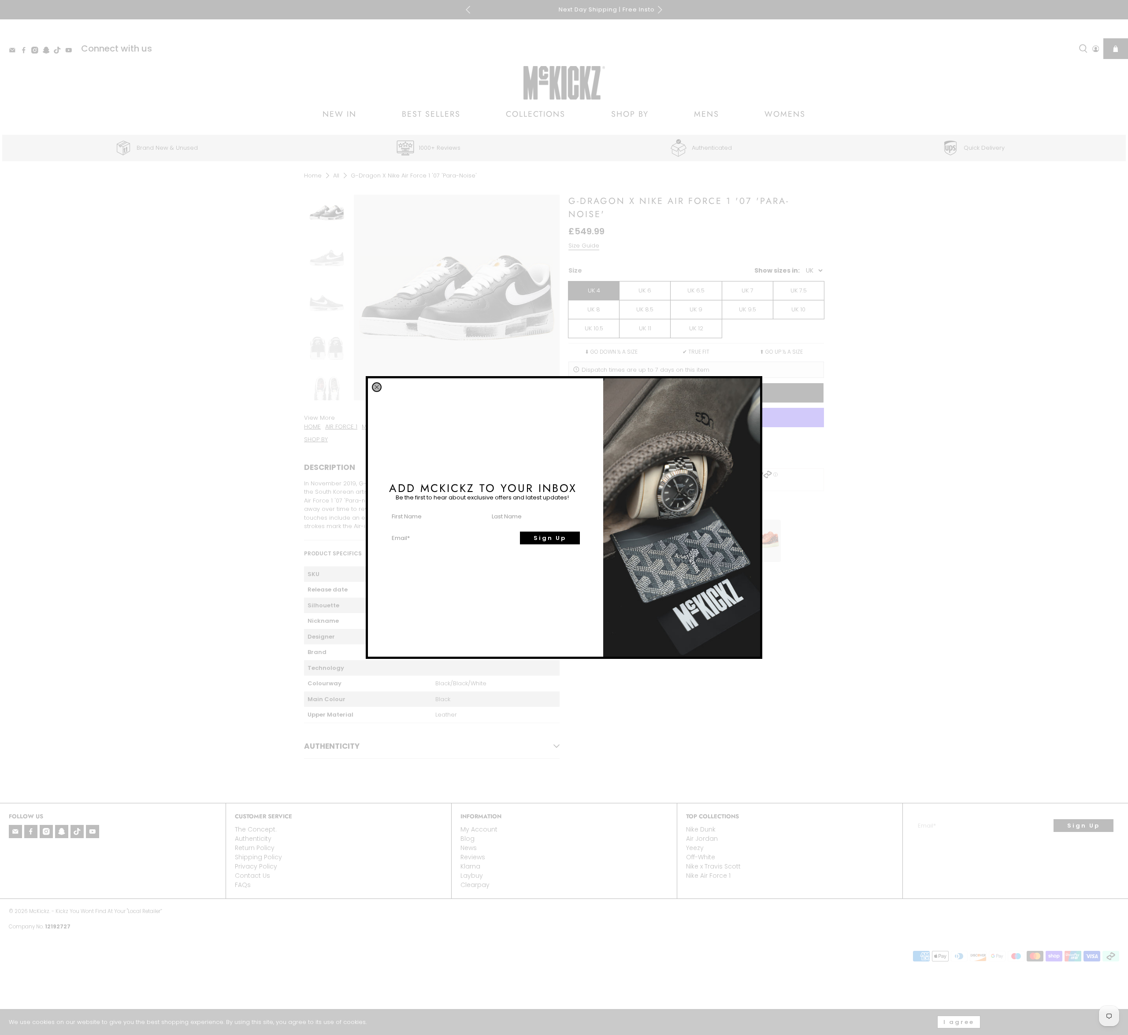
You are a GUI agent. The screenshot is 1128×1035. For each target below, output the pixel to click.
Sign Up (550, 538)
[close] (376, 387)
